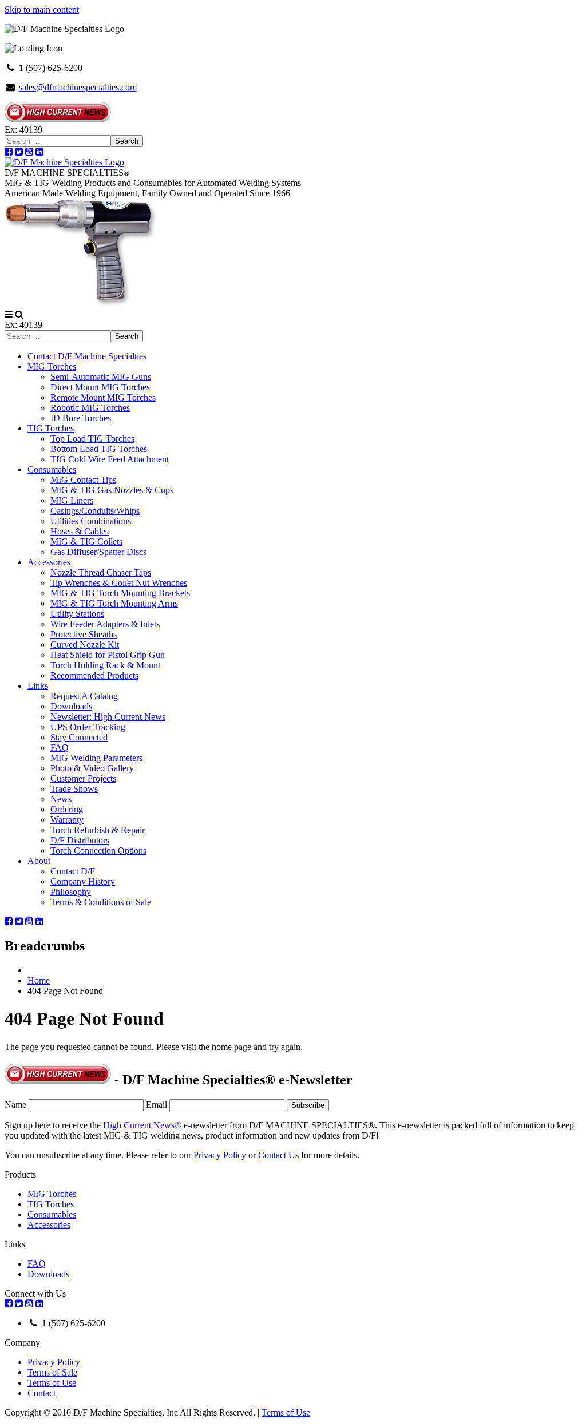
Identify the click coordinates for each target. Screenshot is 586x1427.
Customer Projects (83, 778)
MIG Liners (71, 500)
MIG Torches (51, 366)
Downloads (71, 706)
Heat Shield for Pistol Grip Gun (107, 655)
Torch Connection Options (98, 850)
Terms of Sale (52, 1372)
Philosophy (70, 892)
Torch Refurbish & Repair (97, 830)
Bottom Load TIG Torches (98, 449)
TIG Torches (50, 428)
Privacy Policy (219, 1155)
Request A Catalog (84, 696)
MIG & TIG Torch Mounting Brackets (120, 593)
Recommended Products (94, 675)
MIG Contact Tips (83, 480)
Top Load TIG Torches (92, 438)
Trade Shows (74, 789)
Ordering (66, 809)
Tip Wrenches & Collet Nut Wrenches (118, 583)
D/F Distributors (79, 840)
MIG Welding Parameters (96, 758)
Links (37, 686)
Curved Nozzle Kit (84, 644)
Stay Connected (79, 737)
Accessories (48, 562)
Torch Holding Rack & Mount (105, 665)
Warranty (67, 820)
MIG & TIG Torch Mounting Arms (114, 603)
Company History (82, 881)
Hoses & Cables (79, 531)
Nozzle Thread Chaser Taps (100, 572)
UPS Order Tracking (87, 727)
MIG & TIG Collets (86, 541)
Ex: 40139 (23, 129)
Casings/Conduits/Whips (95, 511)
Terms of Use (51, 1383)
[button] (9, 314)
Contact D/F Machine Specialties (86, 356)
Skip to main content (42, 9)
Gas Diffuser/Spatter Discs (98, 552)
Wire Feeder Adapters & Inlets (105, 624)
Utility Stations (77, 614)
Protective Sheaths (83, 634)
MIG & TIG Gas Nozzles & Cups (111, 490)
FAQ (59, 747)
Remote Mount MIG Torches (103, 397)
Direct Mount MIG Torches (100, 387)
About (38, 861)
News (61, 799)
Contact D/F (72, 871)
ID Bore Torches (80, 418)
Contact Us (278, 1155)
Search (126, 141)
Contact (41, 1393)
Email (156, 1104)
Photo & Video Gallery (92, 768)
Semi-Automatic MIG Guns (100, 377)
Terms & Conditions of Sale (100, 902)
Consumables (51, 469)
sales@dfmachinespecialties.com (78, 87)
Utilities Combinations (90, 521)
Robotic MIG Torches (90, 408)
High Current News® (142, 1125)
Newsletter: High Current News (107, 717)
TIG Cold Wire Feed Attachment (109, 459)
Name (15, 1104)
